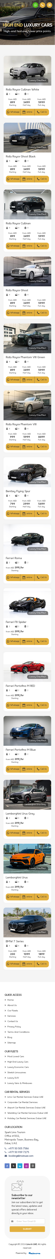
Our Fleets (12, 1011)
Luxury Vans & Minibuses (19, 1083)
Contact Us (12, 1021)
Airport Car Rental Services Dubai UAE (26, 1108)
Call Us (43, 112)
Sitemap (11, 1043)
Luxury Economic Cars (18, 1067)
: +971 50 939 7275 (18, 1152)
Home (10, 1000)
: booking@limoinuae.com (20, 1156)
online (29, 112)
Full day (41, 105)
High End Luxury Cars (17, 1062)
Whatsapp (14, 112)
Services (11, 1016)
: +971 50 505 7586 (18, 1149)
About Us (12, 1005)
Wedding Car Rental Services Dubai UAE (27, 1113)
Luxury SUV (13, 1078)
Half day (26, 105)
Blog (9, 1037)
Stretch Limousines (16, 1073)
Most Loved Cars (15, 1056)
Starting (12, 105)
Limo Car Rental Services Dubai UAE (25, 1097)
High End (13, 25)
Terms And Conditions (18, 1032)
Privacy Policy (14, 1027)
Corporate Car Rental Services (22, 1102)
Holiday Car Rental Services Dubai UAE (26, 1118)
